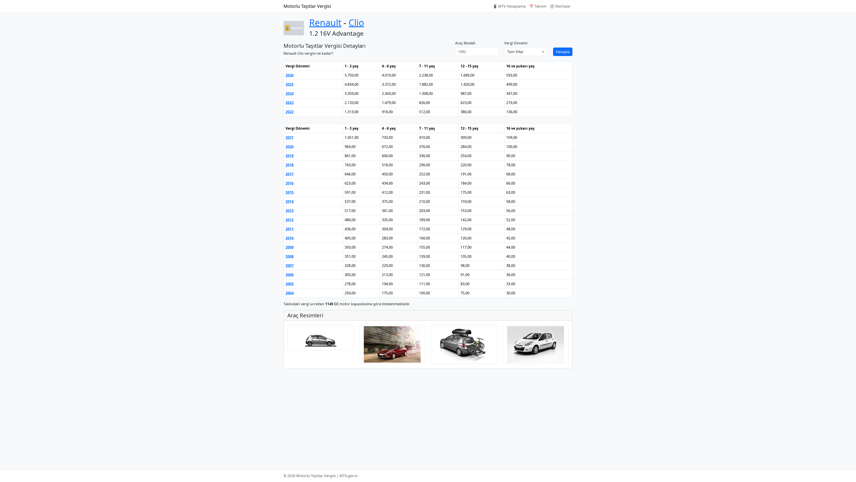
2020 (290, 146)
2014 (290, 201)
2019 (290, 155)
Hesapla (563, 51)
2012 (290, 219)
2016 (290, 183)
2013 (290, 210)
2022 (290, 111)
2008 (290, 256)
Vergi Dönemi (515, 43)
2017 (290, 174)
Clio (356, 22)
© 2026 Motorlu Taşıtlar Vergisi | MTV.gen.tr (321, 475)
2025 (290, 84)
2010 (290, 238)
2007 (290, 265)
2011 (290, 228)
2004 (290, 293)
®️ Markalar (560, 6)
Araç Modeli (465, 43)
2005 (290, 283)
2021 (290, 137)
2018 (290, 164)
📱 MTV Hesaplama (509, 6)
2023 (290, 102)
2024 (290, 93)
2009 (290, 247)
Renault (325, 22)
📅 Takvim (537, 6)
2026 (290, 75)
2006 (290, 274)
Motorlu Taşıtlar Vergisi (307, 6)
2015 (290, 192)
